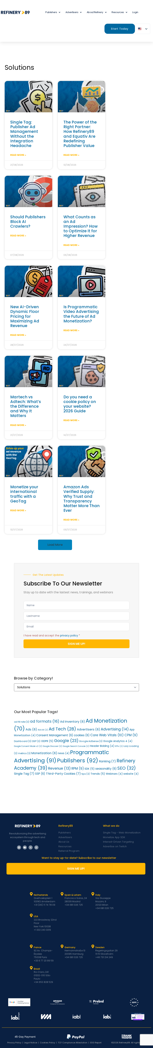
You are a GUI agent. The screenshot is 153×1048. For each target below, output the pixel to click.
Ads (31, 729)
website (130, 774)
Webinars (114, 774)
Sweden (99, 947)
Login (135, 12)
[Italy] (93, 894)
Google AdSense (90, 741)
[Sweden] (93, 946)
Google (66, 741)
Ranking (107, 761)
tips (86, 773)
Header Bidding (102, 746)
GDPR (47, 741)
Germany (70, 947)
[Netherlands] (31, 894)
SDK (90, 769)
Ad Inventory (72, 721)
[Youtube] (25, 847)
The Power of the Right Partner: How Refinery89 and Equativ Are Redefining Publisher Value (80, 133)
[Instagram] (36, 847)
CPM (131, 735)
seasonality (106, 769)
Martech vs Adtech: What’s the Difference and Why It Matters (25, 406)
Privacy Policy (14, 1042)
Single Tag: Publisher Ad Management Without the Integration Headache (24, 133)
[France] (31, 946)
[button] (55, 545)
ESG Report (96, 1042)
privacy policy (69, 635)
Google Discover (52, 746)
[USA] (31, 915)
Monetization (44, 753)
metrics (24, 753)
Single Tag (24, 773)
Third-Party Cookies (63, 773)
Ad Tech (62, 729)
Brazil (37, 968)
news (63, 753)
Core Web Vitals (107, 735)
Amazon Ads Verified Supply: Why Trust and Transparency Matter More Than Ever (81, 498)
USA (36, 916)
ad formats (44, 721)
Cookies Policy (47, 1042)
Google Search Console (76, 746)
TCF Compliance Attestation (72, 1042)
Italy (97, 894)
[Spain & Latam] (62, 894)
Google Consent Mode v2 (28, 746)
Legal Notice (30, 1042)
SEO (126, 768)
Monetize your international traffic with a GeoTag (24, 494)
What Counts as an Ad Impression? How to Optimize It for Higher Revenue (80, 226)
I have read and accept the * (52, 635)
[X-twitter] (31, 847)
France (37, 947)
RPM (77, 768)
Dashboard (22, 741)
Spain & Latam (73, 894)
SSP (40, 774)
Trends (97, 774)
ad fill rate (21, 721)
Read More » (18, 155)
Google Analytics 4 (117, 741)
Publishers (77, 760)
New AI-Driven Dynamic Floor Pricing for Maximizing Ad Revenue (24, 316)
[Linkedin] (19, 847)
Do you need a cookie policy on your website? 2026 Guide (79, 404)
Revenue (59, 768)
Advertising (115, 729)
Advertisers (71, 12)
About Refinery (95, 12)
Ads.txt (43, 729)
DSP (36, 741)
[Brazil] (31, 968)
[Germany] (62, 946)
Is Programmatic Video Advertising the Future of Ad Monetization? (81, 314)
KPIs (119, 746)
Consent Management (54, 735)
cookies (82, 735)
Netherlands (41, 894)
